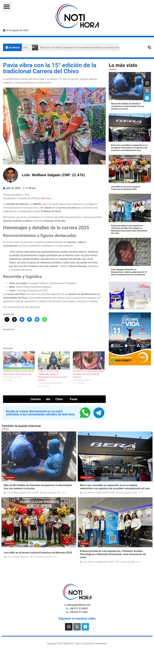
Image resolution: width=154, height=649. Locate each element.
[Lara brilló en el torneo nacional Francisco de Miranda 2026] (130, 169)
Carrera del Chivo (47, 399)
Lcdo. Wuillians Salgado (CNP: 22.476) (22, 493)
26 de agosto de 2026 (52, 493)
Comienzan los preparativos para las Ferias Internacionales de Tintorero (88, 374)
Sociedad (9, 477)
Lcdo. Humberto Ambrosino (17, 557)
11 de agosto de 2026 (42, 557)
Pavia (73, 399)
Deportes (9, 543)
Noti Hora (46, 198)
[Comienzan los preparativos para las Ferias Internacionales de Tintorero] (89, 360)
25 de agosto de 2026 (128, 493)
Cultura (85, 543)
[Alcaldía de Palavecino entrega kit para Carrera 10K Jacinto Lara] (19, 360)
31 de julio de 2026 (127, 562)
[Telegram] (147, 98)
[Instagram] (147, 83)
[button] (7, 7)
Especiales (87, 477)
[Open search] (149, 47)
